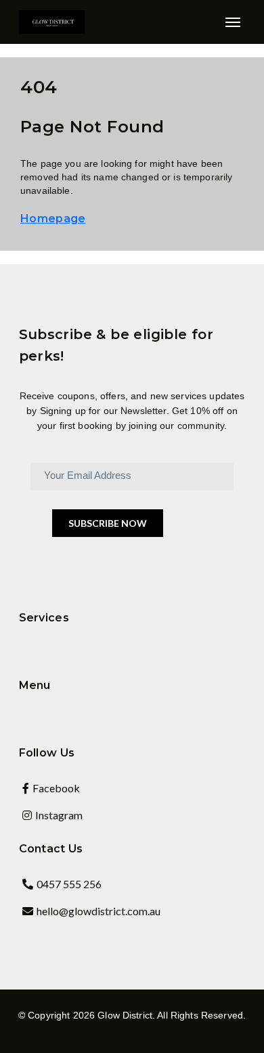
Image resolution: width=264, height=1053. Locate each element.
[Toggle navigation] (232, 22)
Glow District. (126, 1015)
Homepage (53, 218)
